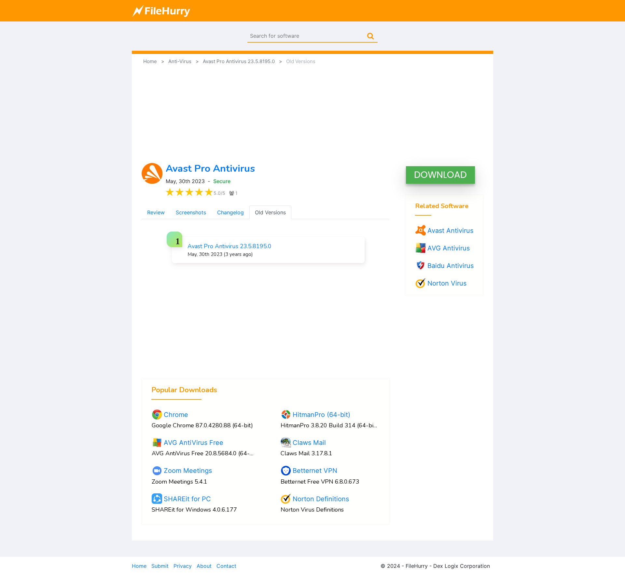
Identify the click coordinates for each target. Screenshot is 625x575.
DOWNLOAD (440, 174)
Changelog (230, 212)
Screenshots (191, 212)
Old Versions (270, 212)
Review (156, 212)
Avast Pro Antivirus (210, 168)
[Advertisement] (312, 114)
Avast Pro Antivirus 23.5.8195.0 (229, 246)
